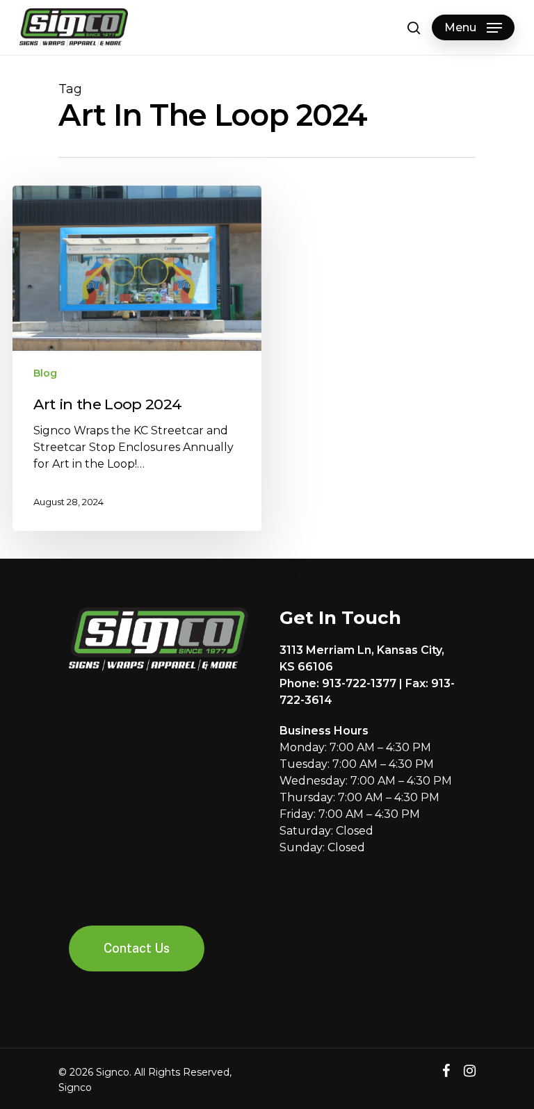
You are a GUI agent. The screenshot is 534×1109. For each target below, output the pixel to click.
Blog (45, 373)
